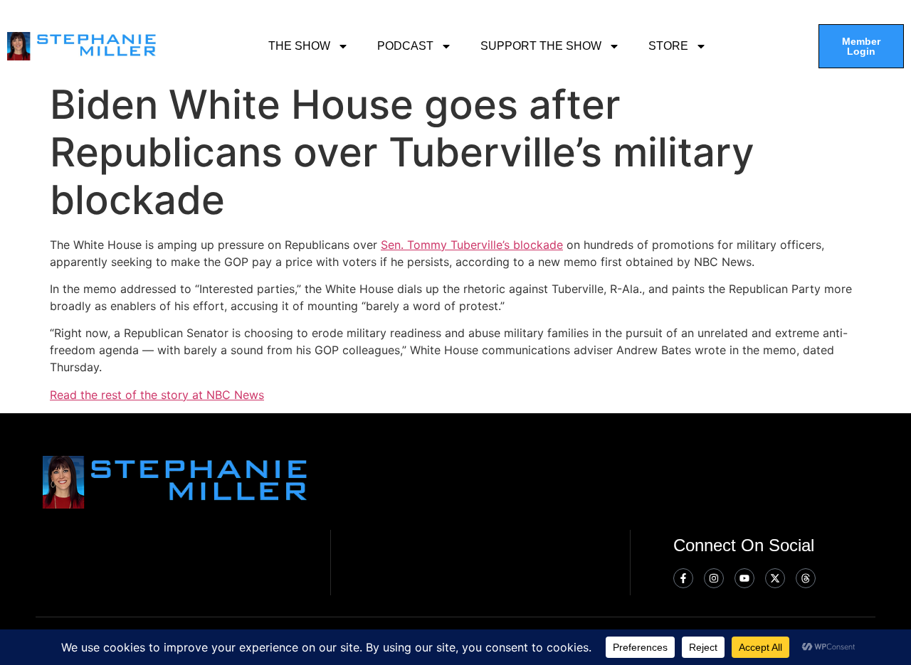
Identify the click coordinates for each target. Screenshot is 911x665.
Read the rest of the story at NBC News (157, 395)
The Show (299, 46)
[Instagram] (714, 578)
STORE (668, 46)
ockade (543, 245)
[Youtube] (744, 578)
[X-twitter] (775, 578)
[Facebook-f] (683, 578)
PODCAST (405, 46)
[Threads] (806, 578)
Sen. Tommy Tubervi (435, 245)
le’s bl (508, 245)
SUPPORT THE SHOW (540, 46)
